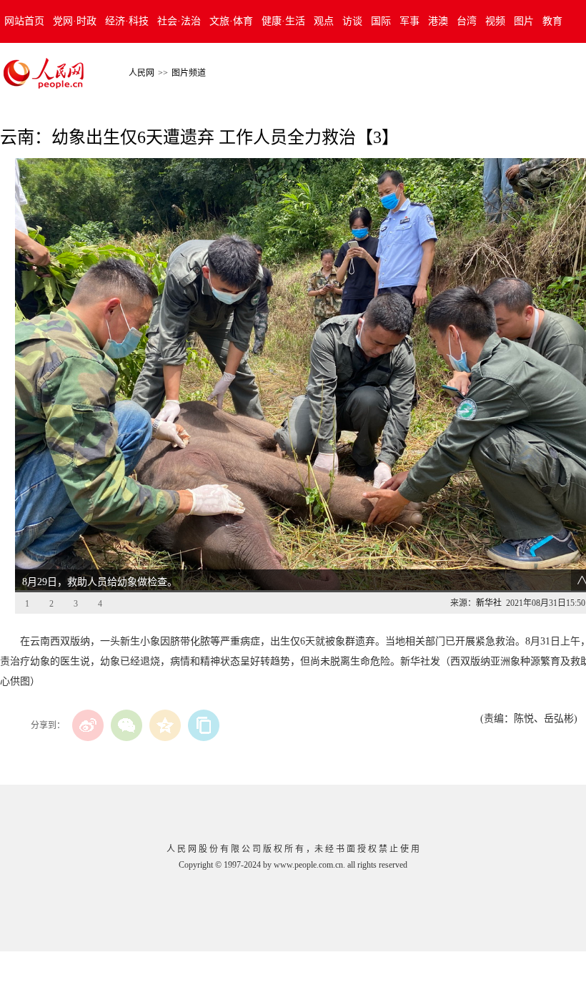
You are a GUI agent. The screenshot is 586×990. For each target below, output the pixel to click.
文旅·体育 (231, 21)
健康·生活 (283, 21)
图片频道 (189, 73)
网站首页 (24, 21)
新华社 (489, 603)
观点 (324, 21)
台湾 (467, 21)
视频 (495, 21)
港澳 (438, 21)
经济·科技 (127, 21)
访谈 (352, 21)
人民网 (141, 73)
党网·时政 (74, 21)
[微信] (126, 725)
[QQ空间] (165, 725)
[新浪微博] (88, 725)
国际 (381, 21)
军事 (409, 21)
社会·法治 (179, 21)
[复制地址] (203, 725)
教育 (552, 21)
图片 (524, 21)
